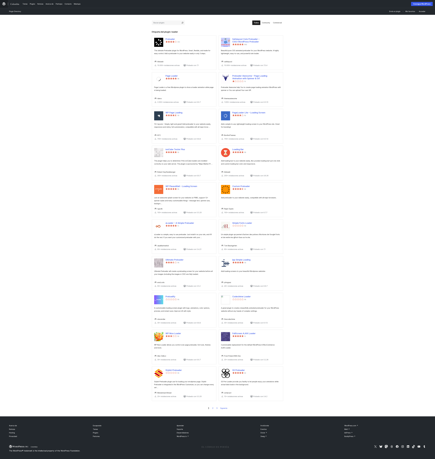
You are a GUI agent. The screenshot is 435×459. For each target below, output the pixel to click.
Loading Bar (238, 149)
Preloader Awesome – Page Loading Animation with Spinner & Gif (249, 77)
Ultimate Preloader (175, 260)
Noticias (12, 429)
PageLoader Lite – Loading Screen (248, 112)
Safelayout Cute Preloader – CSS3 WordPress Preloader (245, 40)
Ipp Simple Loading (241, 260)
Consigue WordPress (422, 4)
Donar (264, 433)
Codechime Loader (241, 296)
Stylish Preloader (174, 370)
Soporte (180, 429)
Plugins (95, 433)
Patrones (96, 436)
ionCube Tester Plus (175, 149)
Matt (347, 429)
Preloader (170, 39)
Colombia (34, 447)
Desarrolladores (183, 433)
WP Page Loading (174, 112)
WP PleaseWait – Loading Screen (181, 186)
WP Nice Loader (173, 333)
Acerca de (13, 426)
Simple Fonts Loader (242, 223)
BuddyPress (349, 436)
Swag (264, 436)
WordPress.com (351, 426)
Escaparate (97, 426)
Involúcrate (265, 426)
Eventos (264, 429)
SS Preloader (238, 370)
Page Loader (172, 76)
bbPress (348, 433)
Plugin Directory (15, 11)
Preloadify (170, 296)
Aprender (180, 426)
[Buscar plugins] (182, 22)
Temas (95, 429)
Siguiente (223, 408)
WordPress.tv (183, 436)
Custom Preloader (241, 186)
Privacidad (13, 436)
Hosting (12, 433)
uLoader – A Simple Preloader (180, 223)
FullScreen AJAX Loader (244, 333)
